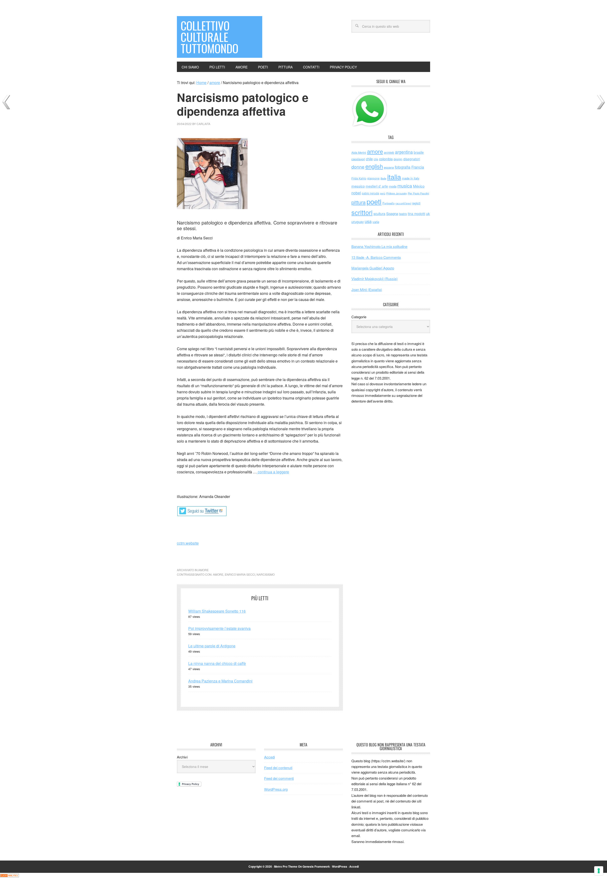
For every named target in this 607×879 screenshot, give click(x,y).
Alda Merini (358, 152)
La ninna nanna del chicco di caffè (217, 663)
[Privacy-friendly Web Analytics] (9, 876)
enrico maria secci (240, 574)
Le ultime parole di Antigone (211, 646)
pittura (358, 202)
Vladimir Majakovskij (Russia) (374, 278)
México (418, 186)
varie (375, 222)
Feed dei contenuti (278, 767)
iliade (383, 178)
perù (382, 193)
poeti (374, 201)
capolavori (358, 159)
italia (394, 176)
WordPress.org (276, 789)
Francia (417, 167)
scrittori (361, 212)
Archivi (182, 756)
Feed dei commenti (279, 778)
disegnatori (411, 159)
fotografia (402, 167)
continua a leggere (273, 472)
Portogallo (388, 203)
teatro (403, 213)
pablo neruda (370, 193)
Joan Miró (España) (366, 289)
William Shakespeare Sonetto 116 (217, 611)
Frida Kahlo (358, 178)
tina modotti (416, 213)
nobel (356, 193)
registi (416, 203)
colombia (386, 158)
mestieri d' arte (377, 186)
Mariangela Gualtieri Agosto (372, 267)
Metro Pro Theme (285, 866)
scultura (379, 213)
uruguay (357, 221)
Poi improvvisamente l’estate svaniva (219, 628)
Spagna (392, 213)
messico (358, 186)
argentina (404, 152)
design (398, 159)
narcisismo (266, 574)
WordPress (339, 866)
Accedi (269, 756)
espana (389, 167)
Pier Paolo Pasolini (418, 193)
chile (369, 158)
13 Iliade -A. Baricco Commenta (376, 257)
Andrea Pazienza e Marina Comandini (220, 681)
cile (376, 159)
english (374, 166)
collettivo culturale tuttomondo (209, 37)
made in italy (410, 178)
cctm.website (188, 543)
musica (404, 185)
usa (368, 221)
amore (203, 570)
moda (392, 186)
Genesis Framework (316, 866)
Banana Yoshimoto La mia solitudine (379, 246)
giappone (373, 178)
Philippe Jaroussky (396, 193)
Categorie (358, 316)
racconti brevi (403, 203)
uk (428, 213)
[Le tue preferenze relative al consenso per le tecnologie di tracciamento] (598, 870)
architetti (389, 152)
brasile (419, 152)
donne (357, 166)
